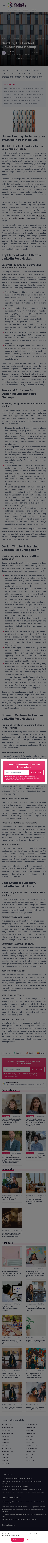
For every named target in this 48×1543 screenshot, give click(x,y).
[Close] (42, 763)
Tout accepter (17, 1540)
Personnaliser (31, 1540)
